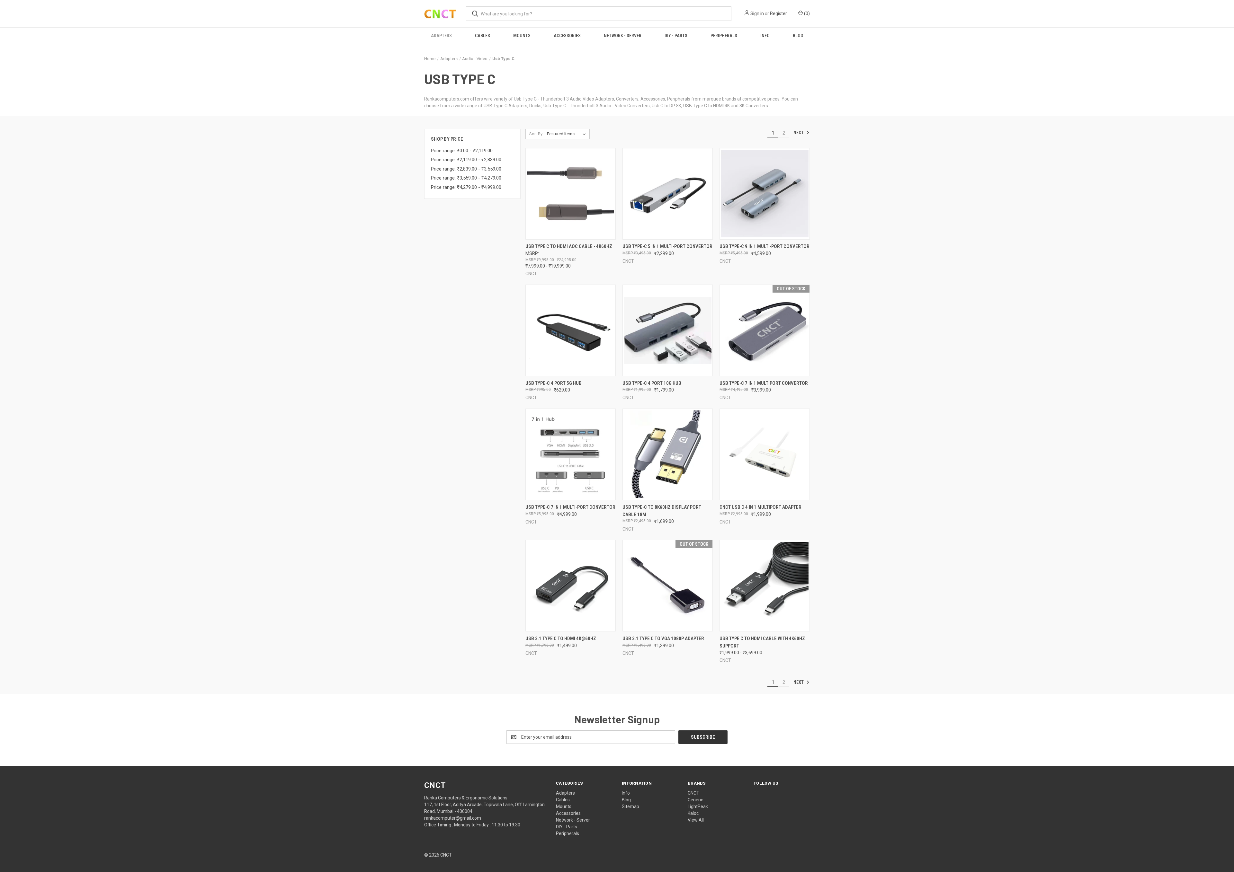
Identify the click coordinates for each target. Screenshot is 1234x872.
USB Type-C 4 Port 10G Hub (651, 383)
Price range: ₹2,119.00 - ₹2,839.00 (466, 160)
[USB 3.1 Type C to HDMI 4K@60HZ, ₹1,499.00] (570, 585)
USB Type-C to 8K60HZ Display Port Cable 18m (661, 510)
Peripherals (724, 35)
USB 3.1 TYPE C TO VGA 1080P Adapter (663, 638)
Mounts (522, 35)
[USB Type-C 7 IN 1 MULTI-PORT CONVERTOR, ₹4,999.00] (570, 454)
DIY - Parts (676, 35)
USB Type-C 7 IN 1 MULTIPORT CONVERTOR (764, 383)
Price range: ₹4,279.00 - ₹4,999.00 (466, 187)
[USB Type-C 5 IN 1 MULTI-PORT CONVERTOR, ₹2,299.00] (667, 193)
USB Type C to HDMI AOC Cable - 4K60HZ (568, 246)
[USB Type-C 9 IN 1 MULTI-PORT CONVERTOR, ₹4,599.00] (765, 193)
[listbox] (567, 134)
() (806, 13)
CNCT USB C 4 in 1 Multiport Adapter (760, 507)
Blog (798, 35)
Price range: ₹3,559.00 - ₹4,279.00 (466, 178)
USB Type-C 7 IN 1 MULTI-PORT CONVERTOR (570, 507)
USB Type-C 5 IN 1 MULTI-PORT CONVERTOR (667, 246)
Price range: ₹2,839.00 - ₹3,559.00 (466, 169)
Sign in (757, 13)
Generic (695, 799)
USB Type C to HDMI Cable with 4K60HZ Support (762, 642)
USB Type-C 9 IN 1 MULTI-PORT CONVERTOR (764, 246)
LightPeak (698, 806)
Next (799, 132)
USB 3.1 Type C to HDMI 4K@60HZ (560, 638)
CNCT (693, 793)
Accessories (567, 35)
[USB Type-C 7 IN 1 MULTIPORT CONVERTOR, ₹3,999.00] (765, 330)
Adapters (441, 35)
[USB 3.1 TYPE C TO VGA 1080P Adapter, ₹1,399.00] (667, 585)
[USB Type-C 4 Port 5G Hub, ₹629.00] (570, 330)
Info (765, 35)
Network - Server (622, 35)
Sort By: (536, 133)
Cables (482, 35)
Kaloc (693, 813)
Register (778, 13)
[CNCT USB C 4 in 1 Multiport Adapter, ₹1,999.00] (765, 454)
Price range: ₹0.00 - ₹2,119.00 (462, 151)
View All (696, 820)
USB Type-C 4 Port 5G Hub (553, 383)
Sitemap (630, 806)
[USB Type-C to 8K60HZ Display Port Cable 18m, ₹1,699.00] (667, 454)
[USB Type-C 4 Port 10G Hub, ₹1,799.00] (667, 330)
